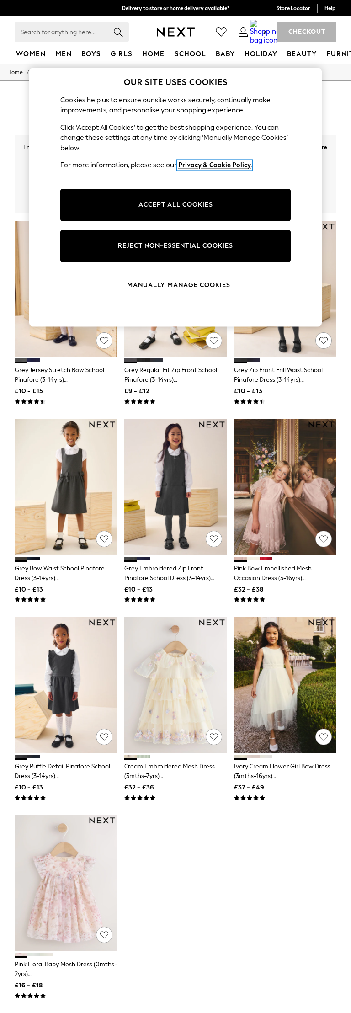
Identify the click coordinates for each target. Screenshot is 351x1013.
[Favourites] (221, 32)
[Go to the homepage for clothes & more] (176, 32)
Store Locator (293, 8)
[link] (243, 32)
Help (329, 8)
